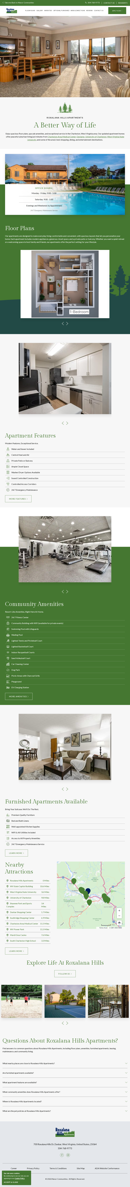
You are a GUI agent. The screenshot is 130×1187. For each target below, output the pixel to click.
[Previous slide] (63, 323)
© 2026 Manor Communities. (65, 1179)
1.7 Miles (45, 912)
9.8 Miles (45, 897)
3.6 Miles (45, 892)
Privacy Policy (33, 1168)
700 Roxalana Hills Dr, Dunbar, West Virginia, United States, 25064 (65, 1144)
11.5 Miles (44, 923)
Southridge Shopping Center (22, 918)
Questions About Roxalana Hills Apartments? (60, 1040)
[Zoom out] (119, 915)
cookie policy (20, 1178)
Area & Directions (78, 10)
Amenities (48, 10)
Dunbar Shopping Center (20, 912)
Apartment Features (30, 435)
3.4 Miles (43, 905)
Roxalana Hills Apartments (65, 118)
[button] (117, 10)
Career (14, 1168)
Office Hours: (44, 188)
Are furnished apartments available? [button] (18, 1073)
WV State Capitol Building (21, 886)
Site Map (81, 1168)
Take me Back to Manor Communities (19, 3)
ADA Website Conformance (107, 1168)
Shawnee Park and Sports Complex (19, 905)
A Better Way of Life (65, 125)
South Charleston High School (23, 940)
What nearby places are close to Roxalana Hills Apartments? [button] (29, 1063)
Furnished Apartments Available (46, 801)
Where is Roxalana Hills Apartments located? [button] (22, 1101)
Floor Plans (30, 10)
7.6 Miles (45, 935)
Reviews (89, 10)
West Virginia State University (23, 892)
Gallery (39, 10)
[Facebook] (62, 1155)
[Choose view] (119, 922)
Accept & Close (11, 1182)
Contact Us (109, 3)
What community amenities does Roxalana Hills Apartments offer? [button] (31, 1092)
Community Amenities (34, 604)
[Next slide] (67, 323)
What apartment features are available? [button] (20, 1082)
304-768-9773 (94, 3)
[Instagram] (68, 1155)
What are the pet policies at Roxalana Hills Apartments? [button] (27, 1111)
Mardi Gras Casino (18, 935)
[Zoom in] (119, 910)
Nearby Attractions (19, 868)
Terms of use (103, 928)
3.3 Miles (45, 940)
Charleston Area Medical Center (62, 136)
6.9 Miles (45, 918)
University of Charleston (96, 136)
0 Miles (46, 880)
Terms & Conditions (58, 1168)
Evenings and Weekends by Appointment (44, 205)
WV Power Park (17, 929)
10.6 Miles (44, 886)
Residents (122, 3)
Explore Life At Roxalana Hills (65, 963)
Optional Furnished (61, 10)
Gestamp (81, 136)
